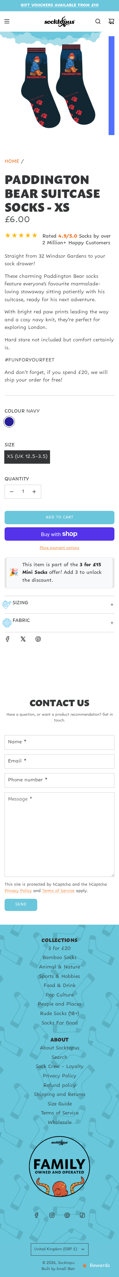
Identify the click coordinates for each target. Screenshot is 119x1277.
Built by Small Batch (59, 1269)
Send (21, 904)
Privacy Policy (18, 891)
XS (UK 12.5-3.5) (27, 456)
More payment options (59, 548)
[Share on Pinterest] (38, 640)
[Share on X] (23, 640)
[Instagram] (52, 1215)
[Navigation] (6, 21)
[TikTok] (82, 1215)
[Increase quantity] (34, 491)
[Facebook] (36, 1215)
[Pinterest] (67, 1215)
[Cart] (111, 21)
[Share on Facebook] (7, 640)
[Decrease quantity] (11, 491)
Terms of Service (58, 891)
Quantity (17, 479)
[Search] (98, 21)
